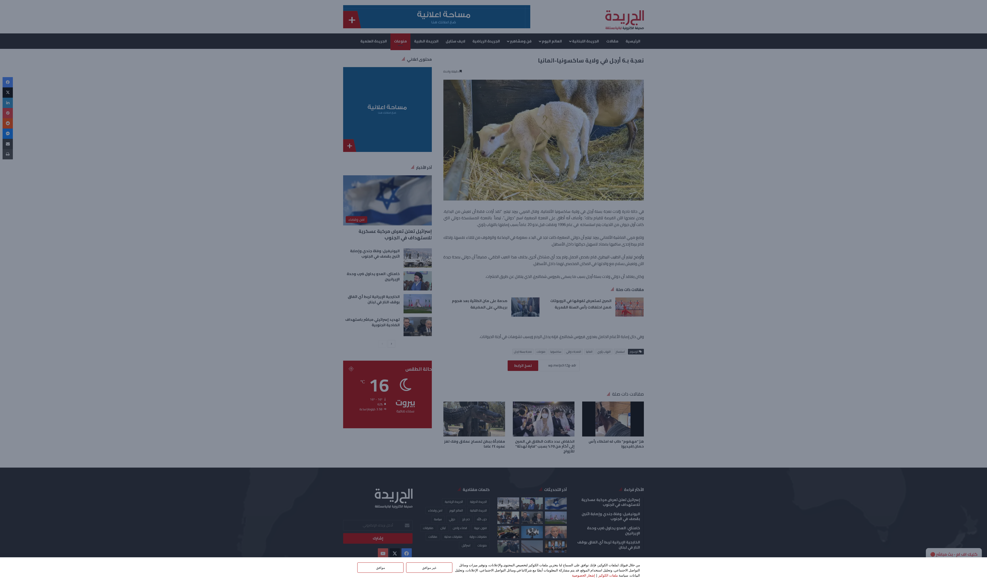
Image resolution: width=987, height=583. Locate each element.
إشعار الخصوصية (583, 575)
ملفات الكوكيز (608, 575)
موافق (380, 567)
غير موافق (429, 567)
